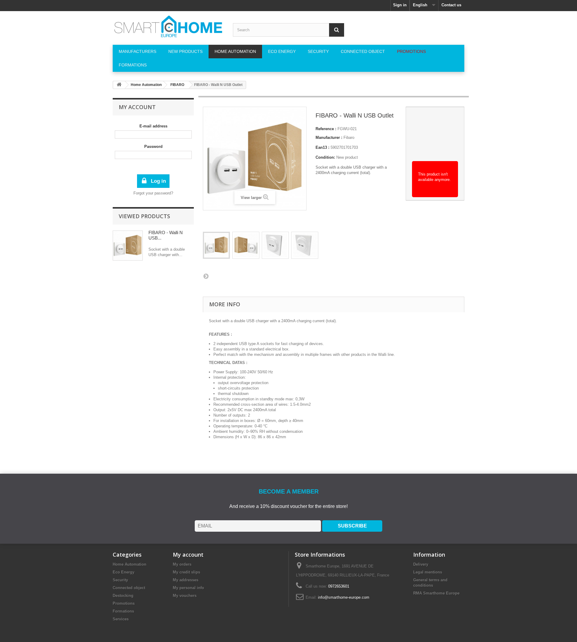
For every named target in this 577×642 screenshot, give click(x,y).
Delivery (420, 564)
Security (120, 580)
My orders (182, 564)
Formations (123, 611)
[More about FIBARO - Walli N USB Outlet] (128, 246)
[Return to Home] (119, 85)
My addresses (185, 580)
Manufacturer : (329, 137)
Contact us (451, 5)
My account (137, 107)
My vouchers (185, 595)
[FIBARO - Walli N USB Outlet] (216, 245)
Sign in (400, 5)
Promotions (124, 603)
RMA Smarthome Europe (436, 593)
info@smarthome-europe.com (343, 597)
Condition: (325, 157)
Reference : (326, 129)
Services (121, 619)
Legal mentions (427, 572)
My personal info (188, 587)
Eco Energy (123, 572)
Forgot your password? (153, 193)
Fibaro (348, 137)
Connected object (129, 587)
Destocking (123, 595)
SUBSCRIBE (352, 525)
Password (153, 146)
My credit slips (186, 572)
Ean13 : (322, 147)
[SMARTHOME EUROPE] (168, 26)
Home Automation (129, 564)
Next (206, 276)
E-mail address (153, 126)
